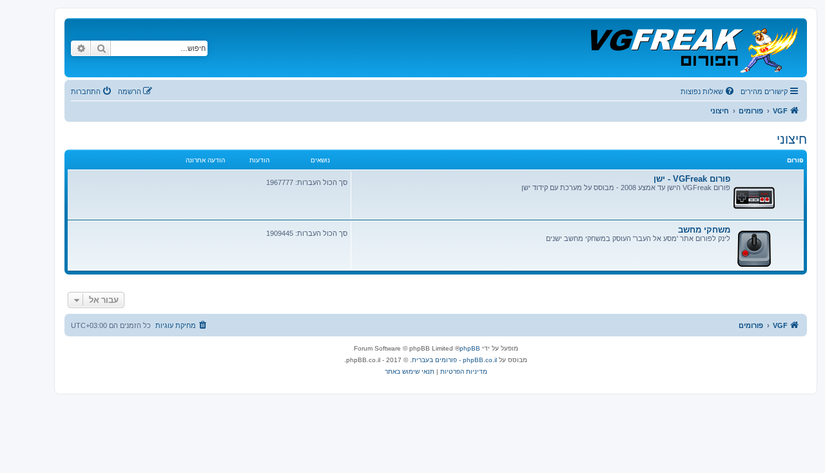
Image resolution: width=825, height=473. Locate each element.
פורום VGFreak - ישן (692, 179)
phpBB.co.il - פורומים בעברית (454, 359)
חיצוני (792, 139)
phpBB (470, 348)
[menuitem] (708, 91)
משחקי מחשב (704, 230)
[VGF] (693, 47)
